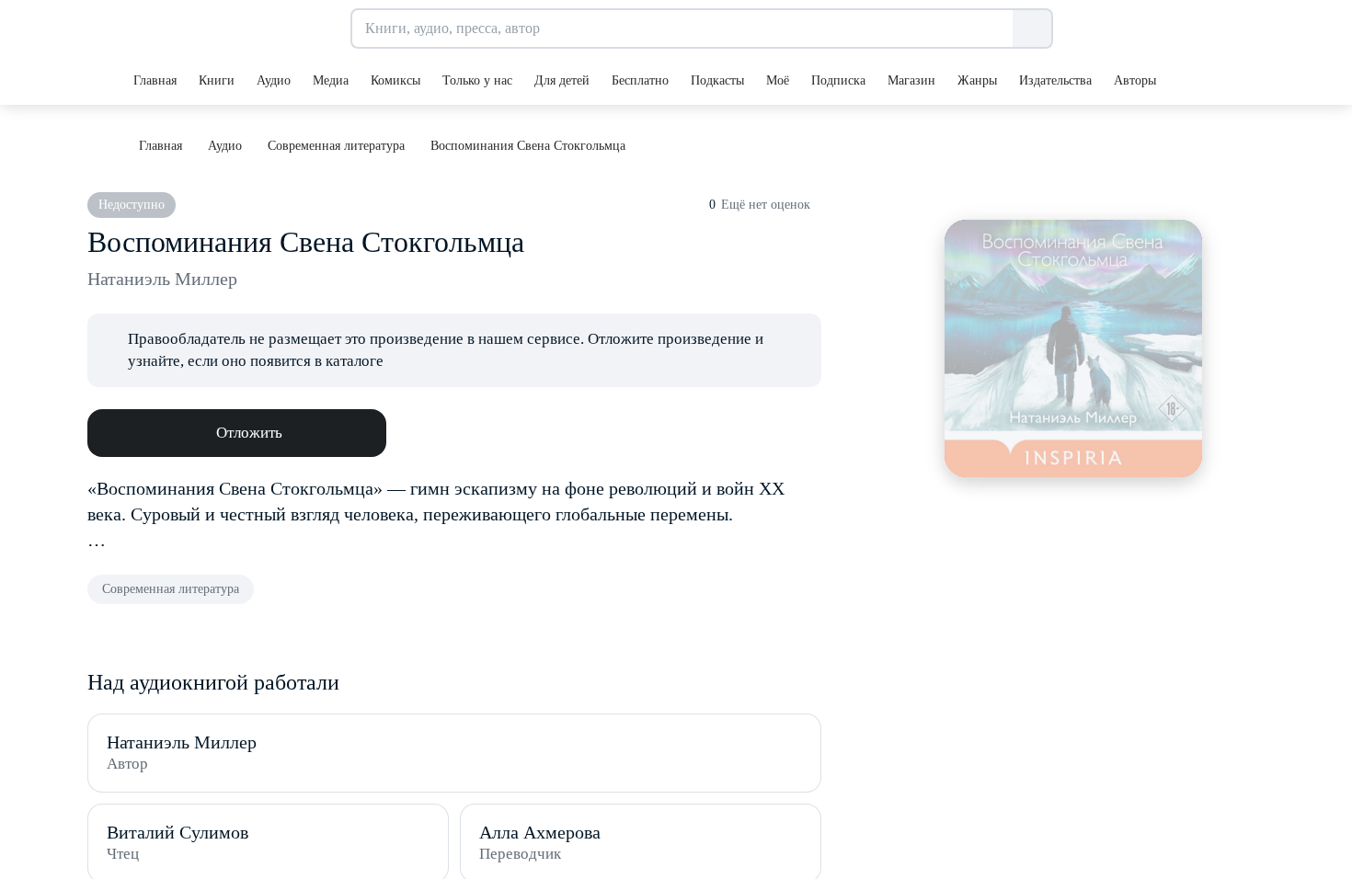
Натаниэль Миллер (162, 278)
